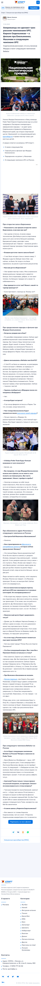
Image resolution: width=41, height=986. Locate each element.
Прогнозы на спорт (29, 945)
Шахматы (25, 928)
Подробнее (33, 8)
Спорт (3, 12)
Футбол (24, 905)
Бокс (23, 922)
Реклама (6, 905)
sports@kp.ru (12, 969)
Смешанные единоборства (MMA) (17, 12)
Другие (24, 942)
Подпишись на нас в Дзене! (20, 822)
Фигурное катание (29, 910)
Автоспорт (26, 925)
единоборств (7, 136)
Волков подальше (10, 679)
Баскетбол (26, 916)
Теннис (24, 913)
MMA (23, 919)
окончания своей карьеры (27, 413)
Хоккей (24, 907)
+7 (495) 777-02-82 (16, 966)
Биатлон (25, 933)
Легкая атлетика (28, 939)
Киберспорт (26, 930)
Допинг (24, 936)
